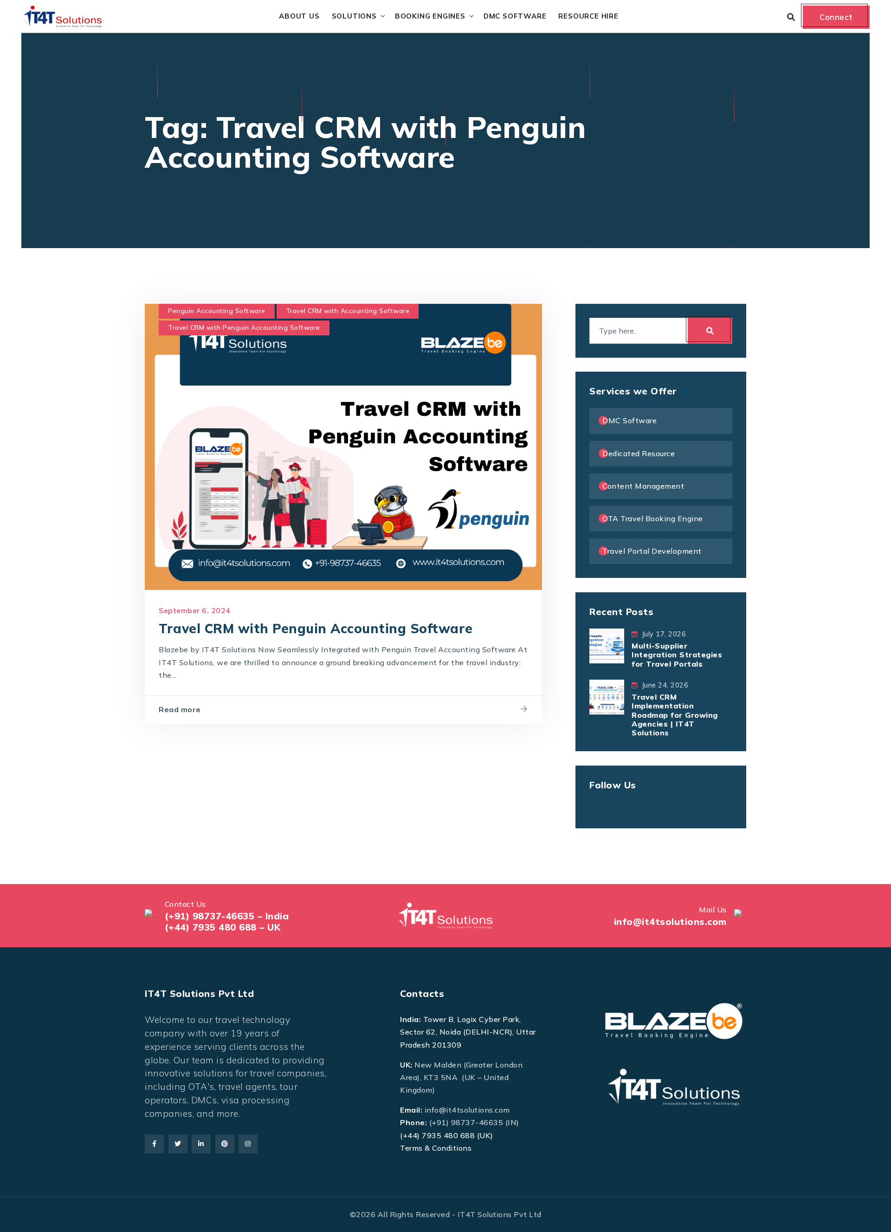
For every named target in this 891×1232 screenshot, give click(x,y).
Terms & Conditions (435, 1148)
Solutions (354, 16)
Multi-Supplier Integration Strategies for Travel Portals (677, 654)
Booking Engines (430, 16)
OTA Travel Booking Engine (652, 518)
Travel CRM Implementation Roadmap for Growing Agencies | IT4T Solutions (675, 714)
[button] (26, 1205)
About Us (299, 16)
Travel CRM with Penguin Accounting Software (244, 327)
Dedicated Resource (638, 453)
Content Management (643, 486)
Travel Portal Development (652, 551)
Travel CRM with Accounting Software (348, 311)
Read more (180, 709)
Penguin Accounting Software (216, 311)
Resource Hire (588, 16)
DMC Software (515, 16)
